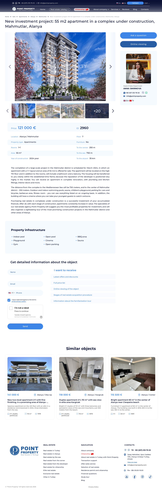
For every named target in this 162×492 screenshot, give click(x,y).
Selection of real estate (90, 467)
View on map (132, 462)
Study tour (85, 477)
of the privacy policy (19, 301)
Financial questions (89, 474)
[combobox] (12, 293)
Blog (135, 9)
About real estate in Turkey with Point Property (99, 457)
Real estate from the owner (54, 460)
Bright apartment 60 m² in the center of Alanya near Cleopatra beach (130, 401)
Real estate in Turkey (51, 450)
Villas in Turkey (49, 477)
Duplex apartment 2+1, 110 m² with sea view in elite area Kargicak (80, 401)
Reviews (125, 9)
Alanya (33, 16)
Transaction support (89, 460)
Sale (14, 16)
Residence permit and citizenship (94, 470)
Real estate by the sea (52, 457)
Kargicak (99, 395)
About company (87, 450)
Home (42, 9)
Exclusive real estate (51, 474)
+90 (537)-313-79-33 (26, 3)
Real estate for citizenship (53, 467)
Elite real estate (49, 470)
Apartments (23, 16)
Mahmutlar (43, 16)
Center (152, 395)
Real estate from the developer (55, 464)
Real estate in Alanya (51, 454)
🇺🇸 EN (124, 3)
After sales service (88, 464)
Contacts (145, 9)
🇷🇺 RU (118, 3)
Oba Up (48, 395)
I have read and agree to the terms (24, 300)
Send (25, 326)
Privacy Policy (93, 487)
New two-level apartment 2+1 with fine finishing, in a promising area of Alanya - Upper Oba (27, 401)
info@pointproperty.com (49, 3)
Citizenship (80, 9)
